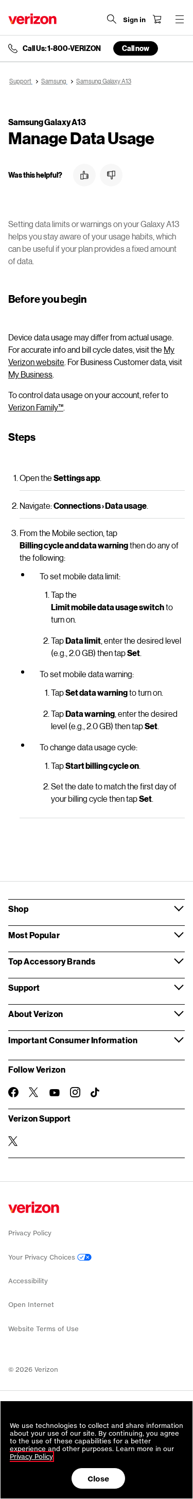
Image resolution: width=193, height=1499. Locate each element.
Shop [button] (18, 909)
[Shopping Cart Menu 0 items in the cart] (157, 19)
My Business (30, 374)
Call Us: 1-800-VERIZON (62, 48)
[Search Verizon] (111, 19)
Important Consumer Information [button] (72, 1040)
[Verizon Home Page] (32, 18)
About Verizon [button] (35, 1014)
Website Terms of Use (43, 1329)
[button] (84, 175)
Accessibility (28, 1281)
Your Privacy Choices (42, 1257)
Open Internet (31, 1304)
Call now (135, 48)
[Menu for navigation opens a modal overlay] (179, 19)
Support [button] (24, 987)
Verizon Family (35, 407)
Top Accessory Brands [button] (51, 961)
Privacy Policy (29, 1233)
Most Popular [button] (34, 935)
